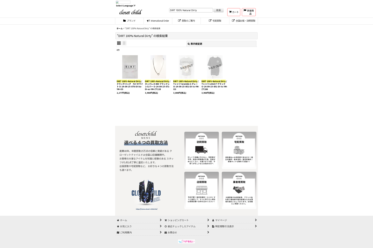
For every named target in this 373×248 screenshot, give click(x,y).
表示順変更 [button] (196, 43)
